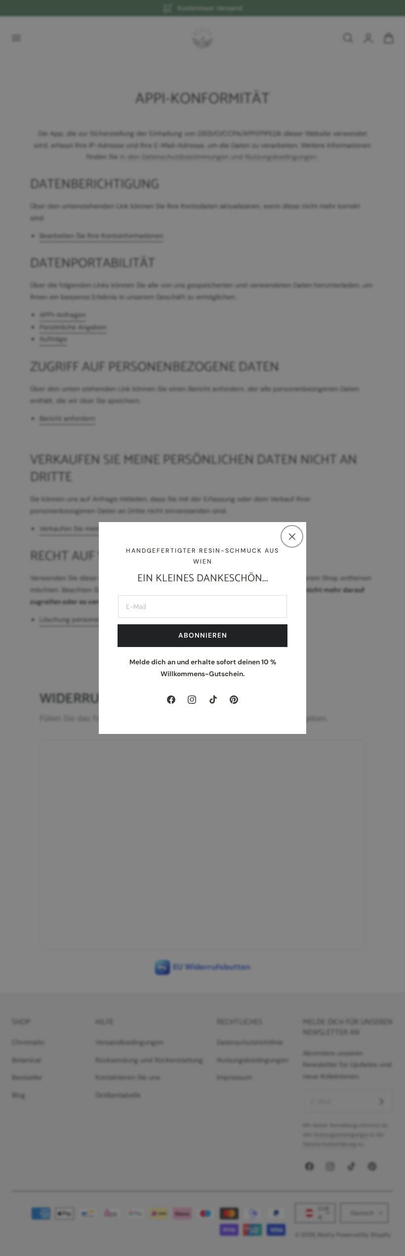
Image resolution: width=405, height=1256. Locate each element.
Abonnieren (202, 635)
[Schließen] (292, 536)
